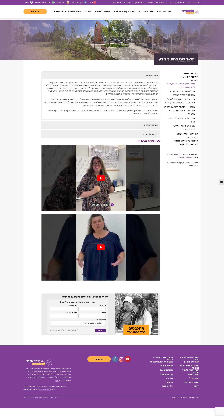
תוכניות (194, 80)
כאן (46, 377)
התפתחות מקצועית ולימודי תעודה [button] (66, 11)
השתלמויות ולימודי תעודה (190, 371)
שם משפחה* (72, 305)
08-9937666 (45, 390)
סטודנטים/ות (179, 2)
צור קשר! (35, 11)
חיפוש (27, 2)
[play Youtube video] (100, 178)
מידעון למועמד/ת (190, 76)
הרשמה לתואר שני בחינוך (186, 140)
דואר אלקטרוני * (71, 312)
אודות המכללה (193, 2)
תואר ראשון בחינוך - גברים (163, 358)
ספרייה (150, 2)
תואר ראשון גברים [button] (146, 11)
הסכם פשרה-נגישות (179, 398)
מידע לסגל (194, 378)
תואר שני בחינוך (190, 73)
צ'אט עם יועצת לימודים (43, 2)
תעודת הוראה (166, 366)
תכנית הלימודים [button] (150, 134)
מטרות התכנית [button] (151, 125)
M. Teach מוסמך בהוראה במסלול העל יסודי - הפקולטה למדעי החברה (179, 110)
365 (91, 2)
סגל (169, 2)
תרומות (169, 382)
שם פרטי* (102, 305)
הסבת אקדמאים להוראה (161, 362)
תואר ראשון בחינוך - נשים (189, 358)
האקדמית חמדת (77, 2)
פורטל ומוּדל (61, 2)
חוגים (193, 62)
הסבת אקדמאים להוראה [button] (124, 11)
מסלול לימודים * (100, 319)
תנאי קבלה (192, 137)
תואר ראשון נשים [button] (164, 11)
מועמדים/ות (160, 2)
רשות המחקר (139, 2)
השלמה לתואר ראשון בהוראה (189, 366)
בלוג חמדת (167, 386)
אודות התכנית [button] (151, 75)
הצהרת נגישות (194, 398)
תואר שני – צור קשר (189, 144)
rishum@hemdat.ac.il (185, 157)
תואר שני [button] (88, 11)
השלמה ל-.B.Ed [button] (102, 11)
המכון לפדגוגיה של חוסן (122, 2)
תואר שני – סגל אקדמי (187, 133)
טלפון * (103, 312)
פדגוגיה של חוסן (191, 382)
